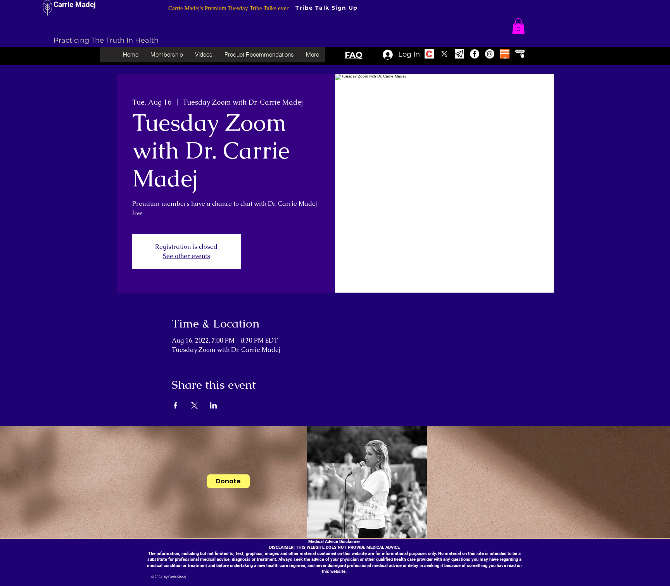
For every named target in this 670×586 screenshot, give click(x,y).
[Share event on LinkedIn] (213, 405)
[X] (444, 54)
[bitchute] (429, 54)
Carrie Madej (75, 4)
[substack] (504, 54)
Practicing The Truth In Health (106, 40)
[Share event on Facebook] (175, 405)
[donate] (520, 54)
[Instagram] (489, 54)
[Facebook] (474, 54)
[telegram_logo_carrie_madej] (459, 54)
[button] (518, 26)
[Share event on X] (194, 405)
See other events (186, 256)
